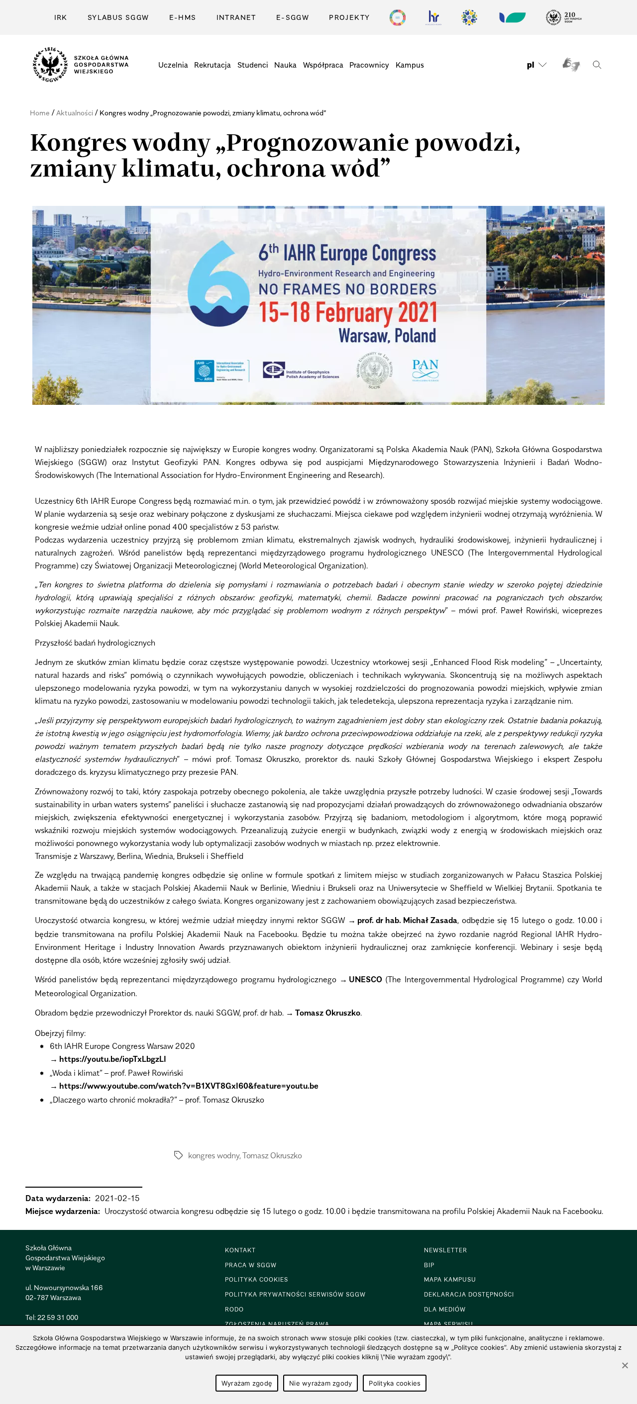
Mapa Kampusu (450, 1279)
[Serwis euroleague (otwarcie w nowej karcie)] (469, 17)
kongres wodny (213, 1155)
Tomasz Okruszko (327, 1013)
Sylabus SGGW (118, 17)
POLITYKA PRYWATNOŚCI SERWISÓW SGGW (295, 1294)
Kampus (410, 64)
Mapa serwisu (448, 1324)
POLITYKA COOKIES (256, 1279)
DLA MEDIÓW (445, 1309)
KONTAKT (240, 1250)
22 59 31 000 (57, 1317)
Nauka (285, 64)
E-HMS (183, 17)
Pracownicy (369, 64)
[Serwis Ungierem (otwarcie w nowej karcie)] (511, 17)
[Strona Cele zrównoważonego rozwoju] (398, 17)
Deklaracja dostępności (469, 1294)
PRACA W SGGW (251, 1265)
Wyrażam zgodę (246, 1383)
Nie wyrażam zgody (320, 1383)
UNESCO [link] (365, 979)
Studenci (252, 64)
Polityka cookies (395, 1383)
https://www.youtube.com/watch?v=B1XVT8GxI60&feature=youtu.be (188, 1086)
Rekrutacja (212, 64)
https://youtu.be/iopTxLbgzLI (112, 1059)
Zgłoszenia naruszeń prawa (277, 1324)
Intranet (236, 17)
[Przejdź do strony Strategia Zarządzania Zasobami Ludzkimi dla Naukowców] (433, 17)
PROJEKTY (349, 17)
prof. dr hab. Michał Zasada (407, 920)
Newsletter (445, 1250)
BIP (429, 1265)
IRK (61, 17)
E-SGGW (292, 17)
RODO (234, 1309)
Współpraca (323, 64)
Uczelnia (173, 64)
